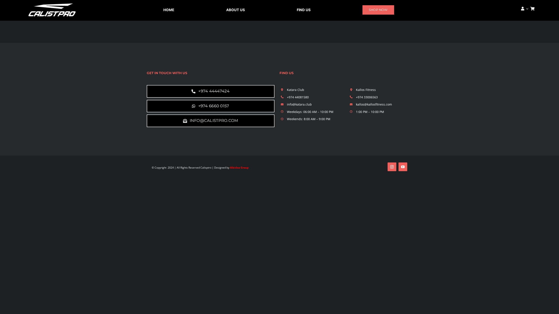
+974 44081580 (298, 97)
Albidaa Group (239, 167)
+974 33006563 (367, 97)
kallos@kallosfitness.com (374, 104)
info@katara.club (299, 104)
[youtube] (403, 166)
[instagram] (392, 166)
